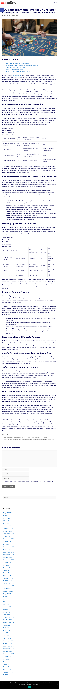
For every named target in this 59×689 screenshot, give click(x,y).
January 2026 (7, 531)
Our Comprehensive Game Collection (17, 63)
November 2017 (8, 586)
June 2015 (6, 661)
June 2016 (6, 630)
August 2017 (7, 594)
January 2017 (7, 612)
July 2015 (6, 659)
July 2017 (6, 596)
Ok (30, 686)
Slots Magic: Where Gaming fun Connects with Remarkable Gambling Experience (29, 439)
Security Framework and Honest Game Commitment (22, 65)
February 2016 (8, 641)
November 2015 (8, 648)
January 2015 (7, 674)
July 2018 (6, 565)
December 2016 (8, 614)
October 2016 (7, 620)
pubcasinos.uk (16, 75)
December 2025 (8, 533)
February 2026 (8, 528)
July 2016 (6, 627)
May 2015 (6, 664)
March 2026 (7, 526)
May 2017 (6, 601)
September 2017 (8, 591)
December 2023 (8, 547)
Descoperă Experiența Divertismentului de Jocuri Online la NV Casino (25, 437)
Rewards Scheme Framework (15, 69)
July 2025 (6, 544)
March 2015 (7, 669)
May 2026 (6, 520)
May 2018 (6, 570)
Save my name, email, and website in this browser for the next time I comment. (28, 481)
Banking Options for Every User (16, 67)
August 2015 (7, 656)
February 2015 (8, 672)
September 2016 (8, 622)
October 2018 (7, 557)
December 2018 (8, 552)
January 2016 (7, 643)
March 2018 (7, 575)
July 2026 (6, 515)
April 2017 (6, 604)
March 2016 (7, 638)
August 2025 (7, 541)
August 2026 (7, 513)
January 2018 (7, 580)
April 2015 (6, 667)
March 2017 (7, 607)
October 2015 (7, 651)
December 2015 (8, 646)
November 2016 (8, 617)
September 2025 (8, 539)
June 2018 (6, 567)
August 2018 (7, 562)
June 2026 (6, 518)
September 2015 (8, 654)
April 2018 (6, 573)
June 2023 (6, 549)
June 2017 (6, 599)
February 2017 (8, 609)
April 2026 (6, 523)
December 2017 (8, 583)
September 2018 (8, 560)
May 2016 (6, 633)
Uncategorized (8, 435)
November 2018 (8, 554)
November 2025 (8, 536)
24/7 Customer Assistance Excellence (18, 71)
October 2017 (7, 588)
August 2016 (7, 625)
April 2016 (6, 635)
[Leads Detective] (9, 2)
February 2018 (8, 578)
